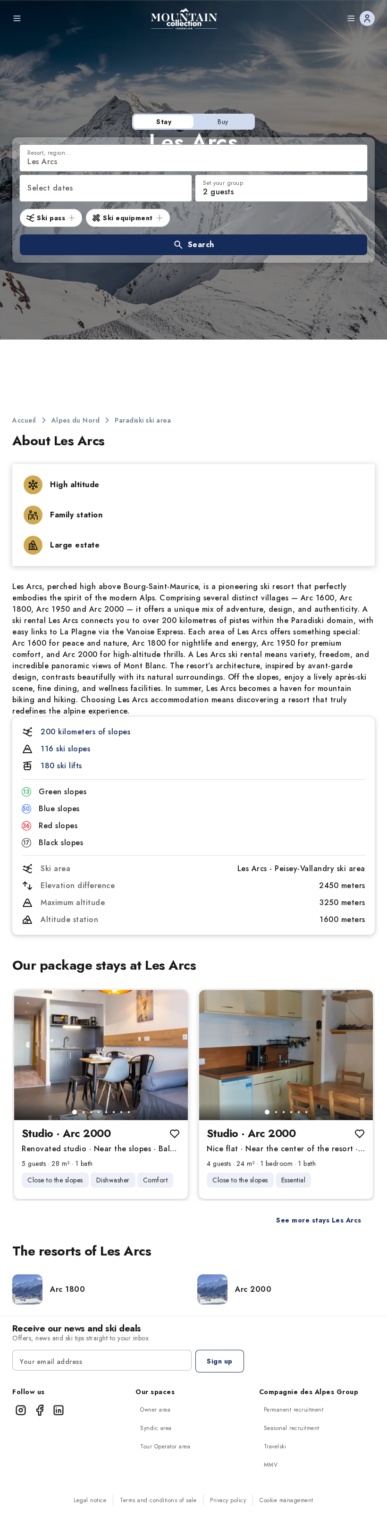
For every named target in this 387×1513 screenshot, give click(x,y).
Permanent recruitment (294, 1409)
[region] (101, 1055)
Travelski (275, 1446)
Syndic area (156, 1428)
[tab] (74, 1112)
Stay (163, 121)
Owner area (155, 1409)
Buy (223, 121)
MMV (271, 1465)
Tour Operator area (165, 1446)
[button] (193, 244)
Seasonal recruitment (292, 1428)
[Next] (172, 1055)
